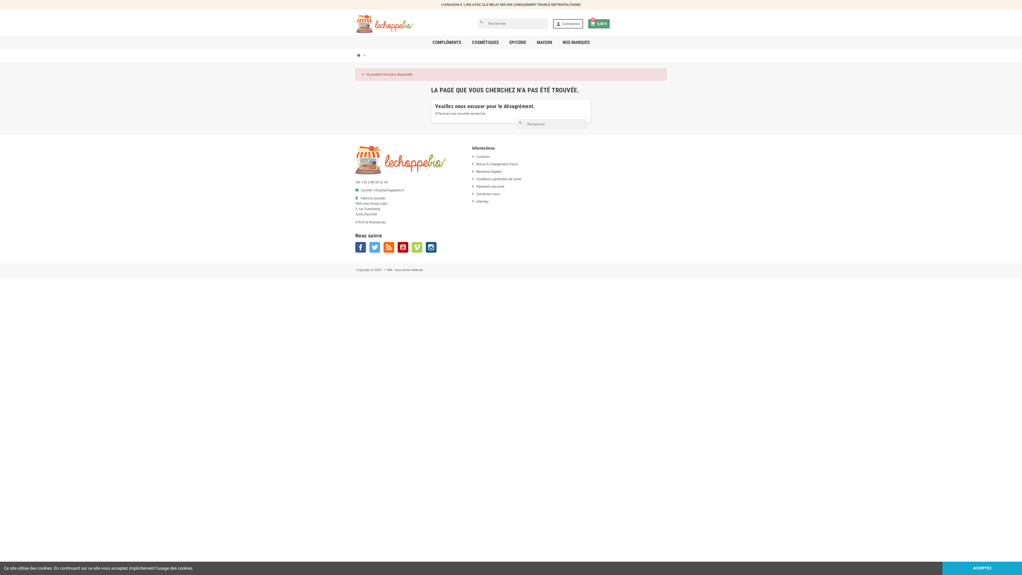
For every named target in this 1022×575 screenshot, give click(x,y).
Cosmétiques (485, 42)
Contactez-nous (488, 194)
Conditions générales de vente (498, 179)
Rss (389, 247)
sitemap (482, 201)
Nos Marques (576, 42)
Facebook (360, 247)
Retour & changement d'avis (497, 164)
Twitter (374, 247)
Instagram (431, 247)
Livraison (483, 157)
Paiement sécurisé (490, 186)
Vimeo (417, 247)
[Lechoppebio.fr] (385, 24)
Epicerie (517, 42)
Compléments (446, 42)
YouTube (403, 247)
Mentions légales (489, 172)
